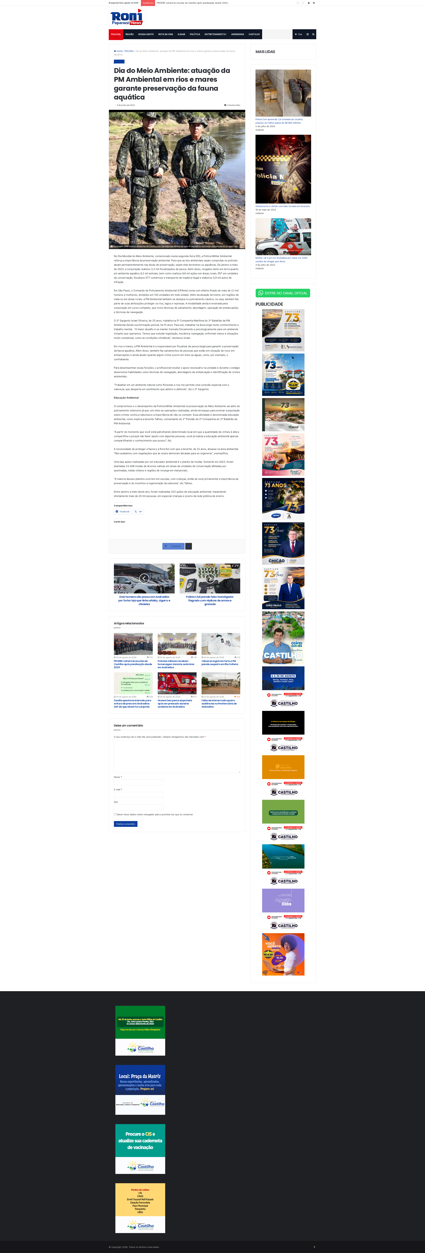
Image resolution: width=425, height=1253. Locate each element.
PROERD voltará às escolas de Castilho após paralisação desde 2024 (192, 2)
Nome (118, 777)
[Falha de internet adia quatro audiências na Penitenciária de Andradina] (221, 683)
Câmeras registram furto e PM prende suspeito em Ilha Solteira (220, 662)
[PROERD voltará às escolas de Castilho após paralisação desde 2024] (133, 644)
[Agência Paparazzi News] (127, 17)
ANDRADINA (237, 34)
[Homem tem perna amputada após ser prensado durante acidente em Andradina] (177, 683)
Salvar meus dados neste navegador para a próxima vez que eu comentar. (155, 814)
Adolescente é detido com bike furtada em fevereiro (282, 206)
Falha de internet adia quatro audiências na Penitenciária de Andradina (219, 703)
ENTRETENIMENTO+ (216, 34)
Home (119, 51)
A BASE (181, 34)
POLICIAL (116, 34)
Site (116, 802)
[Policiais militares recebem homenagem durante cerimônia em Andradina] (177, 644)
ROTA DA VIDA (165, 34)
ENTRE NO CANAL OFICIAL (286, 293)
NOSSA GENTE (146, 34)
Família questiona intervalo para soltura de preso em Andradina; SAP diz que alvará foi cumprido (132, 703)
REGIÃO (130, 34)
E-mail (118, 789)
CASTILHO (254, 34)
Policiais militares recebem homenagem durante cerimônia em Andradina (176, 664)
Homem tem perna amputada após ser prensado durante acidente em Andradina (175, 703)
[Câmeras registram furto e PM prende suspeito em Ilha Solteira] (221, 644)
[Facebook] (314, 1247)
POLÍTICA (195, 34)
